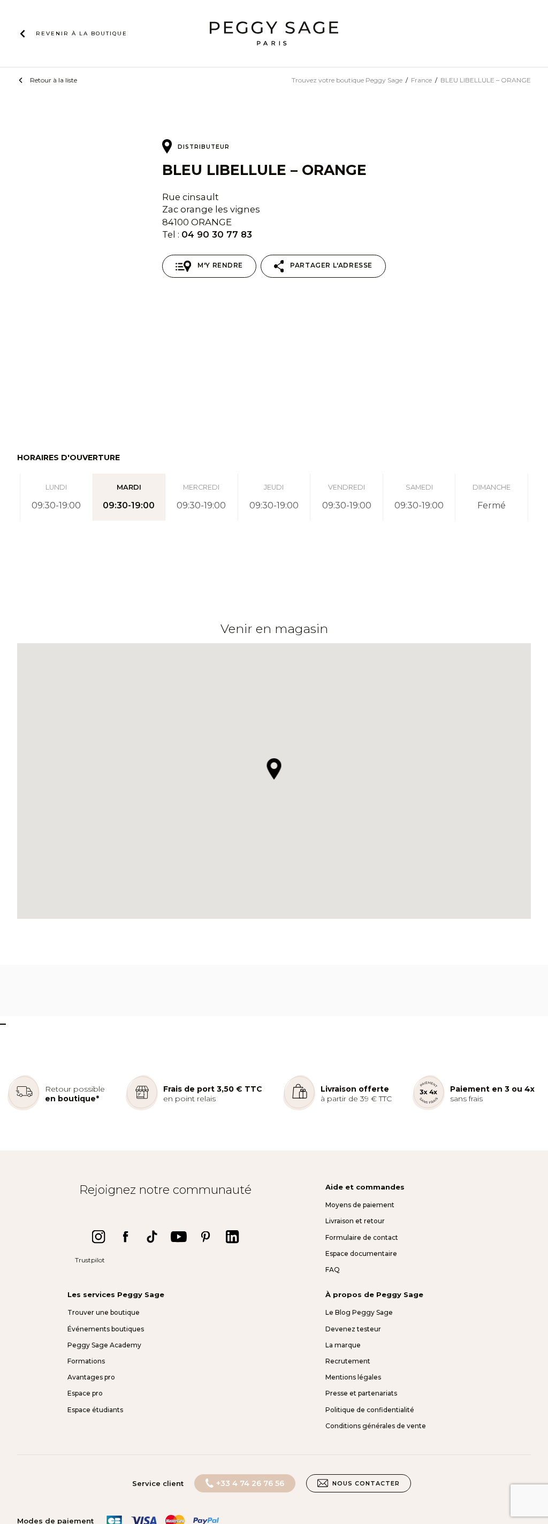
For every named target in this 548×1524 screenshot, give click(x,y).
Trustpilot (90, 1260)
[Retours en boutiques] (23, 1108)
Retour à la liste (53, 80)
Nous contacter (366, 1483)
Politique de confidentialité (369, 1410)
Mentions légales (353, 1377)
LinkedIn (232, 1237)
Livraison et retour (355, 1221)
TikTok (152, 1237)
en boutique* (72, 1098)
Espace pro (85, 1393)
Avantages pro (91, 1377)
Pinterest (205, 1237)
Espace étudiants (95, 1410)
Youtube (179, 1237)
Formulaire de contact (361, 1237)
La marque (343, 1345)
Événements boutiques (105, 1329)
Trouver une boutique (103, 1312)
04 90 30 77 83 (216, 234)
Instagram (98, 1237)
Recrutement (347, 1361)
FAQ (332, 1270)
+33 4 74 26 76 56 (250, 1483)
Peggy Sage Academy (104, 1345)
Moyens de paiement (359, 1205)
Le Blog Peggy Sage (359, 1312)
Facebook (125, 1237)
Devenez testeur (353, 1329)
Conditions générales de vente (375, 1426)
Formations (86, 1361)
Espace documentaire (361, 1253)
